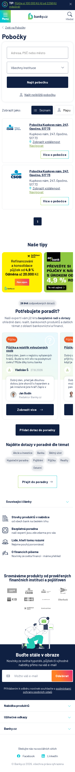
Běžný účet (55, 452)
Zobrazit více (27, 409)
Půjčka (52, 460)
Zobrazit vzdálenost (46, 142)
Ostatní (37, 467)
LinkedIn (52, 756)
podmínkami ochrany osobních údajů (47, 690)
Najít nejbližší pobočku (40, 95)
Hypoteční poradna (17, 460)
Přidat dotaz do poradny (37, 430)
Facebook (29, 756)
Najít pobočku (37, 82)
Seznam (44, 110)
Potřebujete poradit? (37, 311)
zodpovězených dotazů (37, 303)
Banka (40, 452)
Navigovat (36, 145)
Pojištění (38, 460)
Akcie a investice (22, 452)
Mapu (67, 110)
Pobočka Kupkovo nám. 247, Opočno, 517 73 (49, 126)
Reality (64, 460)
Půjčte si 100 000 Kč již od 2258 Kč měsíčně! (33, 4)
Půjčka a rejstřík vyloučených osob (27, 348)
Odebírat (62, 676)
